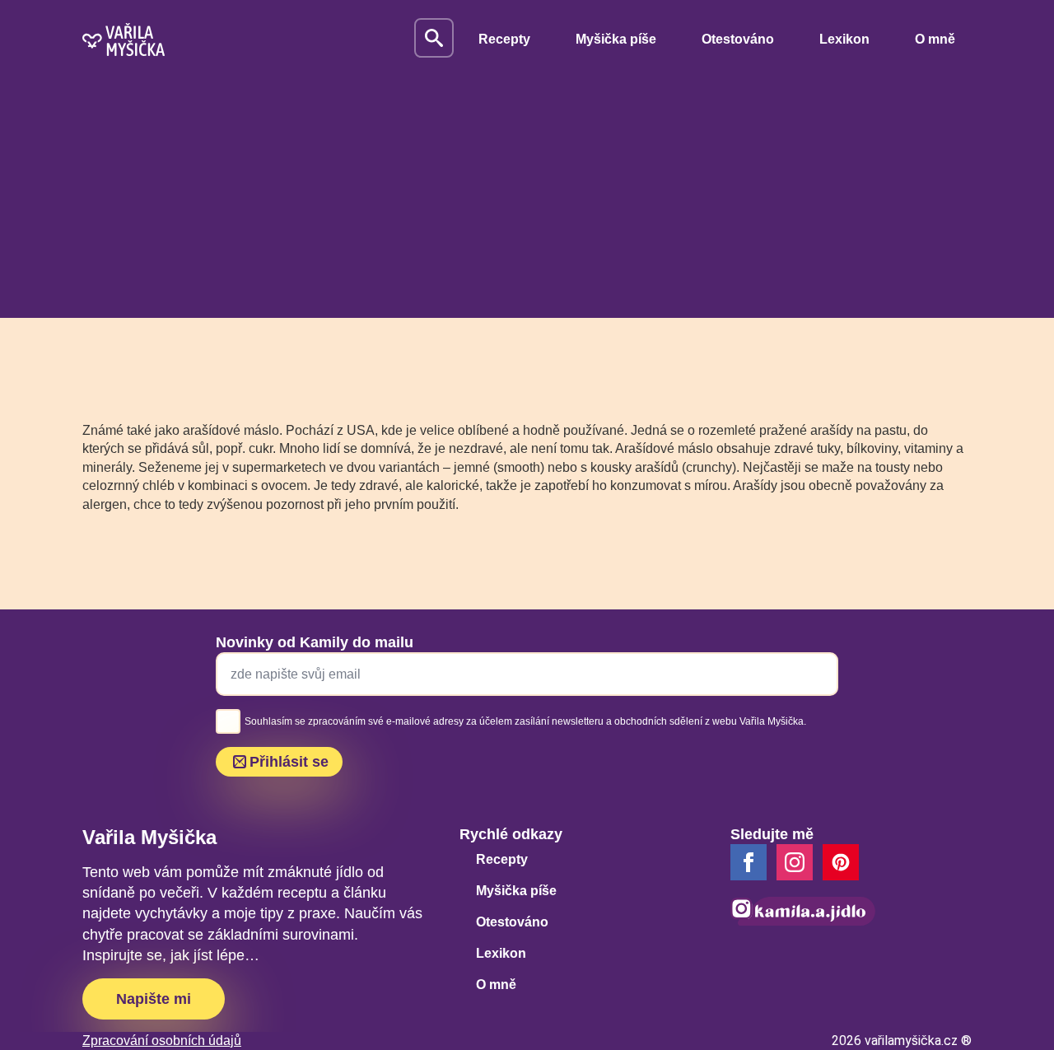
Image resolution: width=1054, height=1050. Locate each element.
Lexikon (844, 39)
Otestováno (738, 39)
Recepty (504, 39)
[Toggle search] (434, 38)
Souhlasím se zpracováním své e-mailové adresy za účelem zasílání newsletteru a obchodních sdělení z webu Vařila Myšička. (525, 721)
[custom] (841, 862)
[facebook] (748, 862)
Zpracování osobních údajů (161, 1041)
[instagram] (795, 862)
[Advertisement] (527, 202)
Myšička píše (616, 39)
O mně (935, 39)
